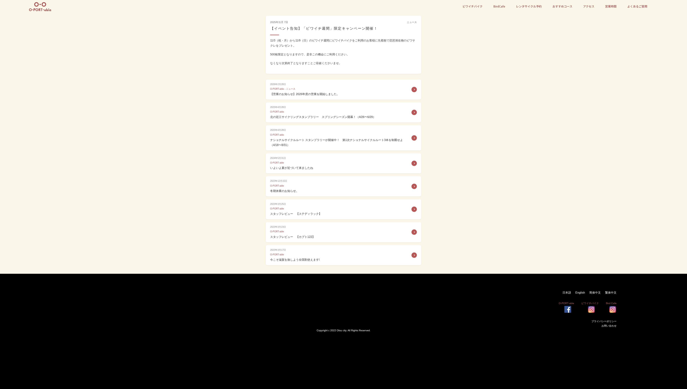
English (580, 292)
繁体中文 (611, 292)
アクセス (588, 6)
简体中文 (595, 292)
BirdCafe (499, 6)
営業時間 (611, 6)
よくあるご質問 (637, 6)
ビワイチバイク (472, 6)
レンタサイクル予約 (529, 6)
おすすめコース (562, 6)
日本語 (567, 292)
